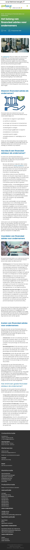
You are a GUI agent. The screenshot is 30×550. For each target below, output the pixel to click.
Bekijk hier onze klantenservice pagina (10, 455)
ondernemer (6, 56)
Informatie (4, 481)
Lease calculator (5, 540)
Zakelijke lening (5, 511)
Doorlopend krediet (6, 480)
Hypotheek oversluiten (7, 476)
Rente (2, 521)
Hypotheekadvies (5, 473)
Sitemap (22, 547)
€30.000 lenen (5, 506)
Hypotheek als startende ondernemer (11, 530)
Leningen (3, 493)
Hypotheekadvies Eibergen (8, 475)
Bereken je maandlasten (7, 496)
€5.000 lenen (4, 498)
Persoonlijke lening (6, 495)
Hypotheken (4, 520)
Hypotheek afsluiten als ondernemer (10, 528)
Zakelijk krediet (5, 513)
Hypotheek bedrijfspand (7, 532)
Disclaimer (9, 547)
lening (15, 165)
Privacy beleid (16, 547)
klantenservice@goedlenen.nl (8, 452)
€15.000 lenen (5, 501)
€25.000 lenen (5, 504)
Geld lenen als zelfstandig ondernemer (11, 514)
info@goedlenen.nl (9, 439)
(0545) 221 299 (9, 437)
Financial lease (5, 539)
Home (2, 14)
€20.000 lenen (5, 503)
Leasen (3, 537)
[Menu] (27, 6)
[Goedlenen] (6, 5)
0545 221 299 (16, 8)
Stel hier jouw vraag (6, 459)
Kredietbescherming (6, 478)
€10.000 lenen (5, 499)
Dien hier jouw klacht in (6, 465)
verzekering (21, 165)
